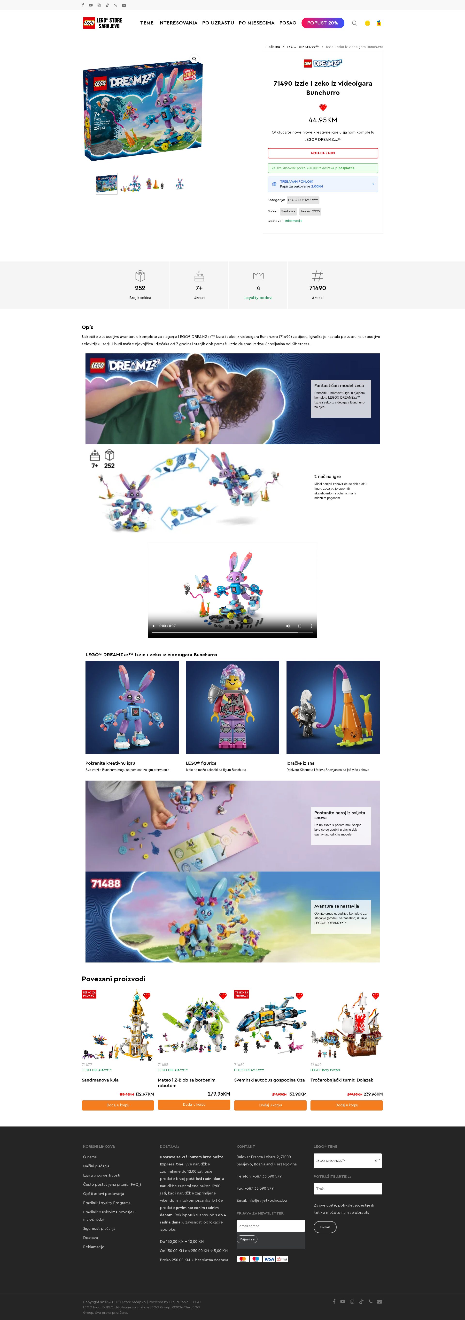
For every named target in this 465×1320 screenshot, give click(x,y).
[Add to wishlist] (323, 107)
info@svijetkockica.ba (267, 1200)
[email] (124, 5)
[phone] (115, 5)
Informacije (293, 221)
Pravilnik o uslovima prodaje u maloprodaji (109, 1215)
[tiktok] (107, 5)
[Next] (182, 183)
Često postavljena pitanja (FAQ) (112, 1184)
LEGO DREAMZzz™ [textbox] (346, 1161)
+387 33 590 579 (267, 1176)
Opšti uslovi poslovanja (103, 1194)
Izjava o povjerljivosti (101, 1175)
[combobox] (348, 1160)
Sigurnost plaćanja (99, 1229)
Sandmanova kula (100, 1080)
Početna (273, 47)
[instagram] (99, 5)
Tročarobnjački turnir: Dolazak (341, 1080)
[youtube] (91, 5)
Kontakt (325, 1227)
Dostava (90, 1238)
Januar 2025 (310, 211)
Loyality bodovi (258, 298)
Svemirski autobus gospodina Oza (269, 1080)
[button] (194, 59)
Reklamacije (93, 1247)
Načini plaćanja (96, 1166)
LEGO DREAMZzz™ (303, 47)
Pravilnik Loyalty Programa (107, 1203)
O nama (90, 1157)
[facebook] (83, 5)
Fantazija (288, 211)
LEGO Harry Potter (325, 1070)
